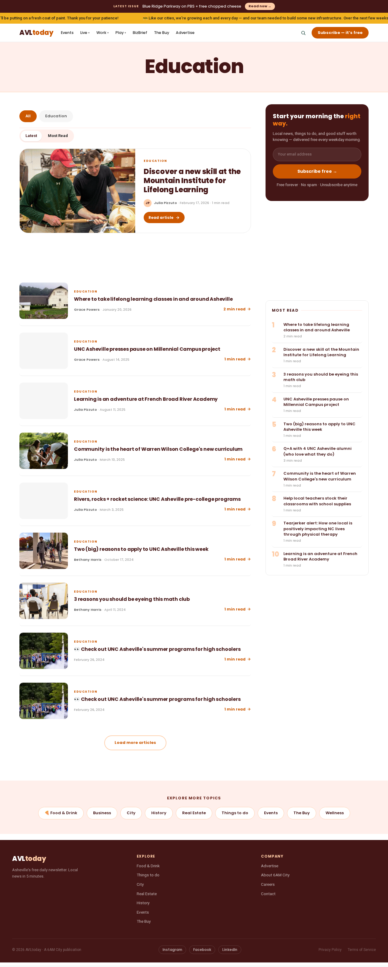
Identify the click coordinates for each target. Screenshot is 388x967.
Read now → (260, 6)
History (158, 813)
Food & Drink (148, 865)
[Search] (303, 32)
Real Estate (194, 813)
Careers (268, 884)
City (131, 813)
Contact (268, 893)
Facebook (202, 949)
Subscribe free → (317, 172)
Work (102, 32)
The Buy (161, 32)
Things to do (235, 813)
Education (56, 116)
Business (102, 813)
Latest (31, 135)
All (28, 116)
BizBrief (140, 32)
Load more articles (135, 742)
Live (85, 32)
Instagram (172, 949)
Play (120, 32)
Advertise (185, 32)
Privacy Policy (330, 950)
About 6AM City (275, 874)
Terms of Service (362, 950)
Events (67, 32)
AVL (36, 33)
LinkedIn (229, 949)
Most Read (58, 135)
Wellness (335, 813)
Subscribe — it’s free (340, 32)
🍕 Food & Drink (61, 813)
